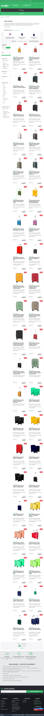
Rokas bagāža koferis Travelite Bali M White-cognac (18, 144)
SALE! (30, 199)
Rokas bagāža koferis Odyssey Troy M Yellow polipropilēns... (18, 287)
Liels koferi (2, 700)
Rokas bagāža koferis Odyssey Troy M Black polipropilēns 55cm (18, 344)
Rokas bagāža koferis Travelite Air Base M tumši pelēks (34, 144)
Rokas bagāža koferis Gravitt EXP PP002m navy (35, 629)
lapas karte (13, 711)
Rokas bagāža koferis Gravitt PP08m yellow (34, 429)
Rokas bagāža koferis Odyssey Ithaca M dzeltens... (18, 401)
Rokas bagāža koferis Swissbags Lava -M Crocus (34, 230)
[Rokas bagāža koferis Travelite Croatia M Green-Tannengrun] (35, 78)
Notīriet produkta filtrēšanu (6, 49)
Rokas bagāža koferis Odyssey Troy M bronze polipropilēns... (34, 315)
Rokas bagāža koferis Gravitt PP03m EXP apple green (35, 572)
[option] (10, 35)
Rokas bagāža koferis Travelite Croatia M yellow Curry (18, 59)
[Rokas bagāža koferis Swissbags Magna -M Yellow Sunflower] (35, 192)
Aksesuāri (2, 704)
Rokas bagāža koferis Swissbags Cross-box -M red (19, 258)
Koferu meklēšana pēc (4, 709)
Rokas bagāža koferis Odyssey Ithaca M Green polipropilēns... (35, 372)
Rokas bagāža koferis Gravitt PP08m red (18, 458)
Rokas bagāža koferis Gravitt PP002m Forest (18, 629)
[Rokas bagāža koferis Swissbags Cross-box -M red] (19, 249)
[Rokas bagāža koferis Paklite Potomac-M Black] (35, 249)
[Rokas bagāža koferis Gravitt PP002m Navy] (19, 592)
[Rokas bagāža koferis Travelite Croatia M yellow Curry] (19, 50)
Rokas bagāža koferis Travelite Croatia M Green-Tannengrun (34, 87)
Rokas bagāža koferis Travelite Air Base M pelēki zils (34, 173)
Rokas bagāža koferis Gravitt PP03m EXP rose (19, 543)
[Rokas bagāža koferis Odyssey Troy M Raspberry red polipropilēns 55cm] (35, 278)
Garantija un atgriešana (15, 705)
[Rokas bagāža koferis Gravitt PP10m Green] (35, 392)
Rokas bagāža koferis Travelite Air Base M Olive (18, 201)
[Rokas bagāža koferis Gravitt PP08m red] (19, 449)
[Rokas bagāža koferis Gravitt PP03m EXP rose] (19, 535)
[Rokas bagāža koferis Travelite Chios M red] (19, 107)
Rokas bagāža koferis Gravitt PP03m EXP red (34, 543)
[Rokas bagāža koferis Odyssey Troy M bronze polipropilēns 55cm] (35, 306)
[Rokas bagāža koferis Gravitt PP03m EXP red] (35, 535)
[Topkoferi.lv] (5, 5)
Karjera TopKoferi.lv (15, 704)
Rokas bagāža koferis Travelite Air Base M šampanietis (18, 173)
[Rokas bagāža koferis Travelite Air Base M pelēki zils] (35, 164)
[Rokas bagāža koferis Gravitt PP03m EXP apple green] (35, 563)
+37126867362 (15, 5)
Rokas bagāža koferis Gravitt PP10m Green (34, 401)
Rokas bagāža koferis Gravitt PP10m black (18, 429)
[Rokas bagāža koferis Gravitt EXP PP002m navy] (35, 620)
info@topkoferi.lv (26, 5)
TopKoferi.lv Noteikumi (15, 702)
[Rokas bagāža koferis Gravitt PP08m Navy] (35, 449)
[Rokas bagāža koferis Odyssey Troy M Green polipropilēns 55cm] (19, 306)
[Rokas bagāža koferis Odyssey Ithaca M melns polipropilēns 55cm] (19, 363)
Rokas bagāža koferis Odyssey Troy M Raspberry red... (34, 287)
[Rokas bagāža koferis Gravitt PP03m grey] (19, 506)
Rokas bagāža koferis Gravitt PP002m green (34, 600)
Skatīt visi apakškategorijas (17, 30)
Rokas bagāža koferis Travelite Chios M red (18, 115)
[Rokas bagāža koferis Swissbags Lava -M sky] (19, 221)
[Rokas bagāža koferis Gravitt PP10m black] (19, 420)
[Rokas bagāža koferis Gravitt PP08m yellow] (35, 420)
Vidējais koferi (3, 701)
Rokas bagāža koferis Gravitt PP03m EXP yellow (34, 515)
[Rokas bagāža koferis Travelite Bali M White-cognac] (19, 135)
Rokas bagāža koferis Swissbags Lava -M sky (18, 229)
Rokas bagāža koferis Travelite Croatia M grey (19, 87)
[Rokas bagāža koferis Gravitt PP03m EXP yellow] (35, 506)
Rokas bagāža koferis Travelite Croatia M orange (34, 59)
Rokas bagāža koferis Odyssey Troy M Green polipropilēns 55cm (18, 315)
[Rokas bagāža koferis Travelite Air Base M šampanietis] (19, 164)
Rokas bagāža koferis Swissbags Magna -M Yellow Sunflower (34, 201)
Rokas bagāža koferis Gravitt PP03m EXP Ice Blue (18, 572)
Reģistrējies (24, 701)
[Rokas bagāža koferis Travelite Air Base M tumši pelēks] (35, 135)
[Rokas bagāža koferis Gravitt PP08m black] (19, 477)
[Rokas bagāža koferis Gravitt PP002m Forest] (19, 620)
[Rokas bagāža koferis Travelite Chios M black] (35, 107)
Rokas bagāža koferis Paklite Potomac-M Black (34, 258)
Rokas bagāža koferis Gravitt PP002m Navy (18, 600)
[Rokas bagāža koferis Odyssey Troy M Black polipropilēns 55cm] (19, 335)
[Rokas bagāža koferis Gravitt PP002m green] (35, 592)
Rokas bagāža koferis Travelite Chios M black (35, 115)
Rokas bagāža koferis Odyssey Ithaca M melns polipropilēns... (19, 372)
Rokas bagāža (15, 56)
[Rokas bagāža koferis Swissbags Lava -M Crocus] (35, 221)
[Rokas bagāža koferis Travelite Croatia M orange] (35, 50)
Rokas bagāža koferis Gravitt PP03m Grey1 (34, 486)
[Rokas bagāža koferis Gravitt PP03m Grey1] (35, 477)
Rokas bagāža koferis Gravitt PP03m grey (18, 515)
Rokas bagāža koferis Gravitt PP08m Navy (34, 458)
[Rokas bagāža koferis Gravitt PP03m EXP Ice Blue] (19, 563)
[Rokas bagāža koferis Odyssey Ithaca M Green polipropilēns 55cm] (35, 363)
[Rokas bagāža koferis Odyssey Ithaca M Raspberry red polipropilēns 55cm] (35, 335)
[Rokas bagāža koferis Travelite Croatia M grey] (19, 78)
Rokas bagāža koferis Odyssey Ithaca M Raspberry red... (34, 344)
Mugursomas (3, 706)
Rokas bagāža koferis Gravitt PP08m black (18, 486)
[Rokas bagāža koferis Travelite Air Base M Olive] (19, 192)
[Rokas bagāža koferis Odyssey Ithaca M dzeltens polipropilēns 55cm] (19, 392)
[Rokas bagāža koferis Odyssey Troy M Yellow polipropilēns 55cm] (19, 278)
